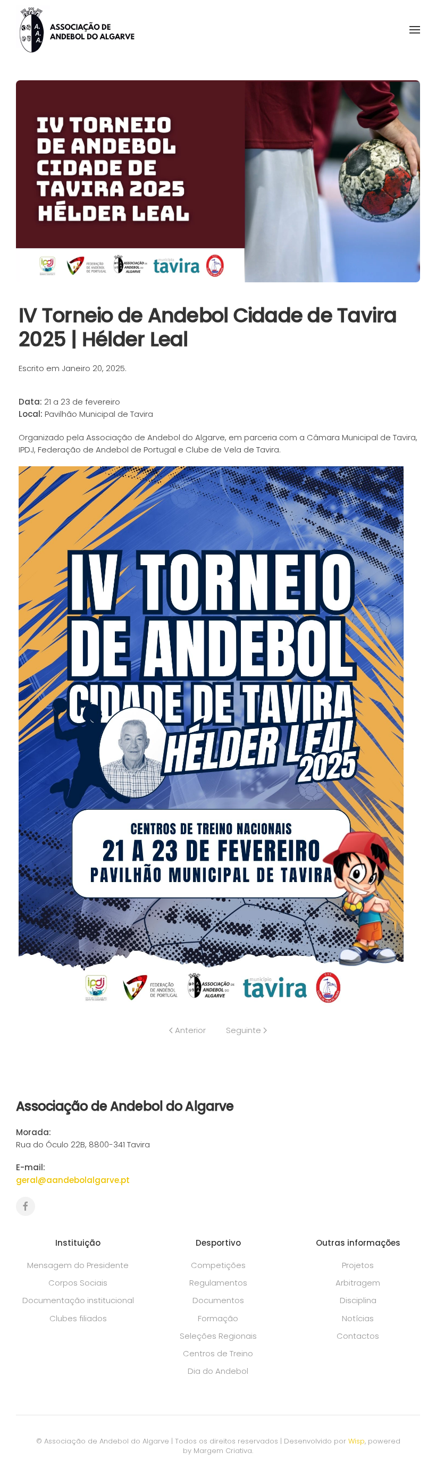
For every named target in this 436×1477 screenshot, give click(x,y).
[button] (414, 30)
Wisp (356, 1441)
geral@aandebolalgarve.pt (73, 1180)
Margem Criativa (223, 1451)
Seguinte (243, 1030)
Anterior (190, 1030)
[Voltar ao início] (76, 29)
